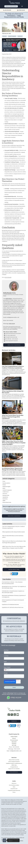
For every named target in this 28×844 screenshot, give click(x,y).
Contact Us (14, 721)
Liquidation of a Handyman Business (10, 604)
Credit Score (6, 491)
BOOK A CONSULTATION (11, 6)
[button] (22, 6)
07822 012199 (12, 323)
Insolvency (5, 498)
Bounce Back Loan (7, 502)
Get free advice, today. (14, 569)
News (4, 488)
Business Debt (6, 495)
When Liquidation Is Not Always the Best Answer (13, 531)
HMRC (4, 500)
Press (4, 481)
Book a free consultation (14, 515)
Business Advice (6, 483)
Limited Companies (7, 490)
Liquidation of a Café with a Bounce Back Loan (12, 607)
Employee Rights (6, 486)
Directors (5, 493)
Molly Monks (9, 298)
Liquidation (5, 497)
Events (4, 484)
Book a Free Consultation (14, 345)
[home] (14, 3)
